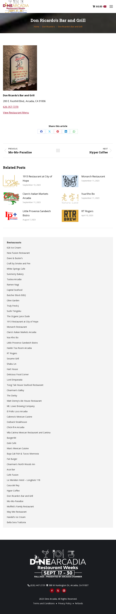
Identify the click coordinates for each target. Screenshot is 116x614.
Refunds (79, 603)
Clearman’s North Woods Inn (21, 464)
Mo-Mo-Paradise (15, 501)
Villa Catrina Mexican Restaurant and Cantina (28, 432)
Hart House (12, 369)
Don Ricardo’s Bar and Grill (20, 495)
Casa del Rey (13, 485)
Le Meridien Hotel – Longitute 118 (23, 480)
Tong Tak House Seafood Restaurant (25, 385)
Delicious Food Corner (18, 374)
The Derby (12, 395)
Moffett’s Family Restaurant (20, 506)
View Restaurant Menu (16, 112)
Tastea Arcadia (14, 279)
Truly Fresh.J (13, 305)
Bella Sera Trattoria (16, 522)
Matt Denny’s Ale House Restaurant (24, 400)
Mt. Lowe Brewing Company (21, 406)
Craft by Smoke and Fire (18, 263)
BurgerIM (11, 437)
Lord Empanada (14, 379)
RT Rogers (87, 211)
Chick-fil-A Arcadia (15, 427)
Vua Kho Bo (88, 193)
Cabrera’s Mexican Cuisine (19, 416)
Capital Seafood (14, 289)
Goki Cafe (11, 443)
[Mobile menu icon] (111, 6)
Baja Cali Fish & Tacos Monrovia (23, 453)
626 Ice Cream (14, 247)
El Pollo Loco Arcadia (17, 411)
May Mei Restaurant (17, 511)
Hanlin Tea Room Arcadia (19, 348)
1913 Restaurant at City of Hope (37, 178)
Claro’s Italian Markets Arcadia (35, 196)
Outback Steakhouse (17, 422)
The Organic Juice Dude (18, 316)
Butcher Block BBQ (16, 295)
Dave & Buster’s (15, 258)
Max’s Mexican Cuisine (18, 448)
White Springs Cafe (16, 268)
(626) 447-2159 (37, 585)
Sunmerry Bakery (15, 274)
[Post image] (11, 181)
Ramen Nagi (13, 284)
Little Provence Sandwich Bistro (37, 213)
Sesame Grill (13, 358)
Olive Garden (13, 300)
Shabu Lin (11, 363)
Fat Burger (12, 458)
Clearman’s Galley (15, 390)
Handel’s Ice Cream (16, 517)
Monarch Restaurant (93, 176)
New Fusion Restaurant (18, 252)
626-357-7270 (10, 107)
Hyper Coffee (13, 490)
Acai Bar (11, 469)
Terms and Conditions (44, 603)
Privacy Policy (65, 603)
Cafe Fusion (12, 474)
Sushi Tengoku (14, 311)
